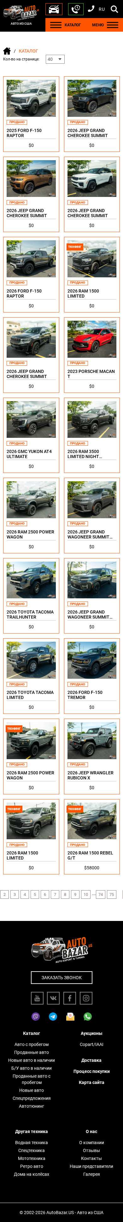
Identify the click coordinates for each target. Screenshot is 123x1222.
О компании (91, 1142)
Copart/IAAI (91, 1044)
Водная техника (31, 1142)
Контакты (91, 1158)
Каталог (31, 1033)
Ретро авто (31, 1166)
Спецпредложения (32, 1098)
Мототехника (31, 1158)
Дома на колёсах (31, 1174)
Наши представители (91, 1166)
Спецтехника (31, 1150)
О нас (91, 1131)
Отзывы (91, 1150)
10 (86, 894)
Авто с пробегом (32, 1044)
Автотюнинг (31, 1106)
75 (111, 894)
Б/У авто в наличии (31, 1068)
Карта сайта (91, 1082)
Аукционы (91, 1033)
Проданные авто (31, 1052)
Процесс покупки (91, 1071)
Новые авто (31, 1090)
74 (100, 894)
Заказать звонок (62, 977)
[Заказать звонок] (76, 9)
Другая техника (31, 1131)
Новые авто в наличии (31, 1060)
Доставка (91, 1060)
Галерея (91, 1174)
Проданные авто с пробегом (31, 1079)
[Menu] (56, 24)
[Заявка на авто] (53, 9)
